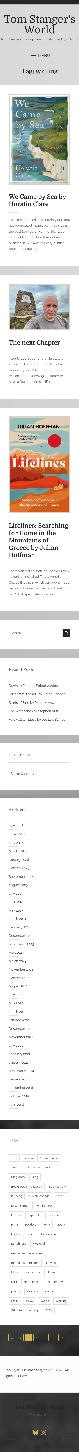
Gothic (61, 1224)
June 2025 (16, 902)
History (16, 1234)
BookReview (57, 1186)
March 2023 (17, 961)
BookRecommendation (26, 1186)
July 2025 (16, 894)
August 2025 (18, 885)
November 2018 (21, 1088)
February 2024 (20, 927)
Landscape (48, 1234)
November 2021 (21, 1037)
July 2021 (16, 1046)
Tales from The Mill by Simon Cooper (37, 694)
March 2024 (17, 919)
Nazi (14, 1281)
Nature (51, 1272)
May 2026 (16, 843)
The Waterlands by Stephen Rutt (33, 711)
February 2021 (19, 1054)
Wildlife (16, 1310)
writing (33, 1310)
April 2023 (16, 953)
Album (28, 1158)
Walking (61, 1301)
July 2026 (16, 826)
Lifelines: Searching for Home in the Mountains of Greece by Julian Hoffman (38, 540)
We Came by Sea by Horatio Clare (37, 200)
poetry (15, 1291)
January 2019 (19, 1079)
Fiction (54, 1215)
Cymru (60, 1196)
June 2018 (16, 1105)
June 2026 (17, 834)
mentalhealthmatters (25, 1262)
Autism (15, 1167)
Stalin (15, 1301)
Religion (32, 1291)
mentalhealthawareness (27, 1253)
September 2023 (21, 944)
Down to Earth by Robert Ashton (33, 686)
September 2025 (21, 877)
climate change (39, 1196)
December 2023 (21, 936)
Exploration (35, 1215)
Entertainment (20, 1205)
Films (14, 1224)
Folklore (31, 1224)
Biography (18, 1177)
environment (45, 1205)
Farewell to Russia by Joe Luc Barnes (37, 720)
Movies (51, 1262)
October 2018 (19, 1096)
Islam (30, 1234)
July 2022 (16, 995)
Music (15, 1272)
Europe (16, 1215)
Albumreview (49, 1158)
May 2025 (16, 910)
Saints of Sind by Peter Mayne (31, 703)
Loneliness (18, 1243)
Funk (46, 1224)
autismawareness (38, 1167)
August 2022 (18, 986)
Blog (35, 1177)
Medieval (39, 1243)
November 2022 (21, 969)
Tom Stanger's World (39, 24)
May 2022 (16, 1003)
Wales (45, 1301)
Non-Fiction (32, 1281)
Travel (29, 1301)
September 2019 (21, 1071)
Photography (55, 1281)
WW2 (48, 1310)
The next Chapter (34, 342)
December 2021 (21, 1029)
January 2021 (18, 1062)
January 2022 (19, 1020)
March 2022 (17, 1012)
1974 (14, 1158)
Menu (44, 55)
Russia (49, 1291)
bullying (16, 1196)
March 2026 (18, 851)
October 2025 (19, 868)
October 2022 (19, 978)
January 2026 (19, 860)
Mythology (33, 1272)
